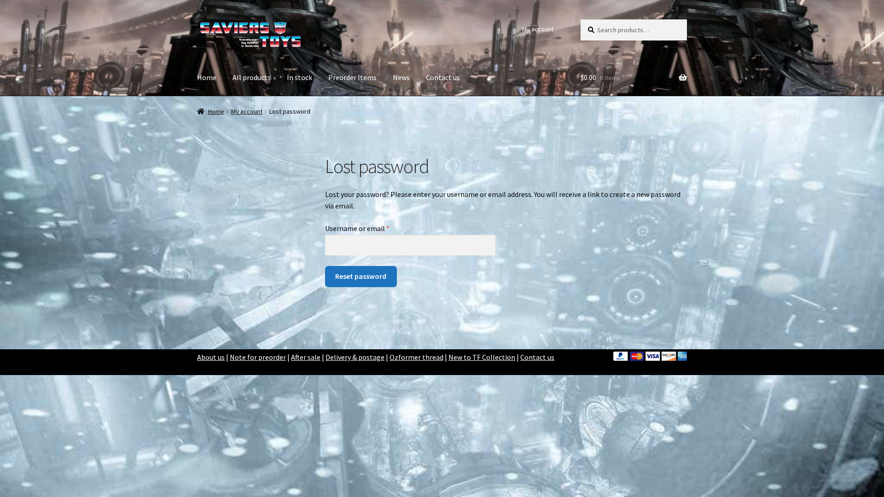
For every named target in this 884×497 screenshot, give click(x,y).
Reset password (360, 276)
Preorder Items (352, 77)
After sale (305, 357)
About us (211, 357)
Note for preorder (258, 357)
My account (537, 29)
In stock (299, 77)
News (401, 77)
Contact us (443, 77)
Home (206, 77)
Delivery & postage (355, 357)
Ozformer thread (416, 357)
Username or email (371, 228)
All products (252, 77)
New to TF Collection (481, 357)
